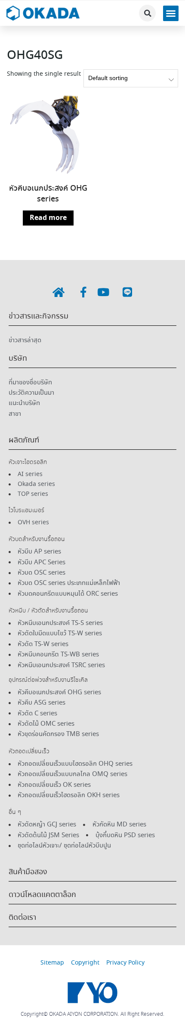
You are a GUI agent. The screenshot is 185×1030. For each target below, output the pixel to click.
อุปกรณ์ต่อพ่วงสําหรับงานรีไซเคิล (48, 680)
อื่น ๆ (15, 812)
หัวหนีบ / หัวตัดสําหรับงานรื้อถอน (48, 610)
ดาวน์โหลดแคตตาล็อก (42, 894)
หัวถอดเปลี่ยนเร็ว (29, 751)
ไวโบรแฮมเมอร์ (26, 510)
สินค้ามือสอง (28, 872)
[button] (147, 13)
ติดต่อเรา (22, 917)
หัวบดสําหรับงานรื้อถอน (37, 539)
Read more (48, 218)
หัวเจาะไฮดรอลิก (28, 462)
